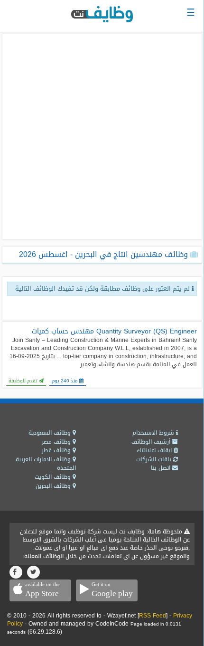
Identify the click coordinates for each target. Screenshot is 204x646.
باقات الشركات (154, 459)
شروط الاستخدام (154, 433)
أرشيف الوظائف (151, 442)
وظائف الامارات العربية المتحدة (46, 464)
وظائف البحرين (54, 486)
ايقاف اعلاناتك (155, 450)
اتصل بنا (161, 468)
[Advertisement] (102, 137)
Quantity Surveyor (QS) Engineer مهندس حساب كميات (114, 331)
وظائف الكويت (54, 477)
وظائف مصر (57, 442)
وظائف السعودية (50, 433)
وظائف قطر (57, 450)
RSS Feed (152, 615)
